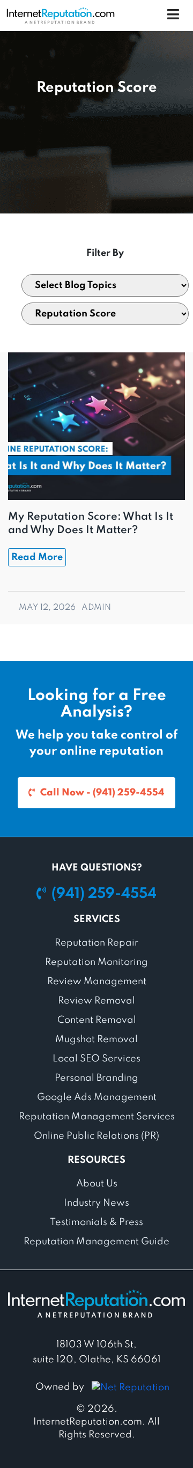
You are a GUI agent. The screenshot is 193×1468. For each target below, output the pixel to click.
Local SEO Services (96, 1059)
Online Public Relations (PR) (96, 1136)
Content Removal (96, 1020)
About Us (96, 1184)
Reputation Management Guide (96, 1241)
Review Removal (96, 1001)
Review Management (96, 981)
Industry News (96, 1203)
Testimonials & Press (96, 1222)
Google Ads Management (97, 1097)
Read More (37, 557)
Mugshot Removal (96, 1039)
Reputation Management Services (97, 1117)
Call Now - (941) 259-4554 (102, 793)
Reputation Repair (96, 943)
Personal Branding (96, 1078)
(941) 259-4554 (104, 894)
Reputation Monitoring (96, 962)
